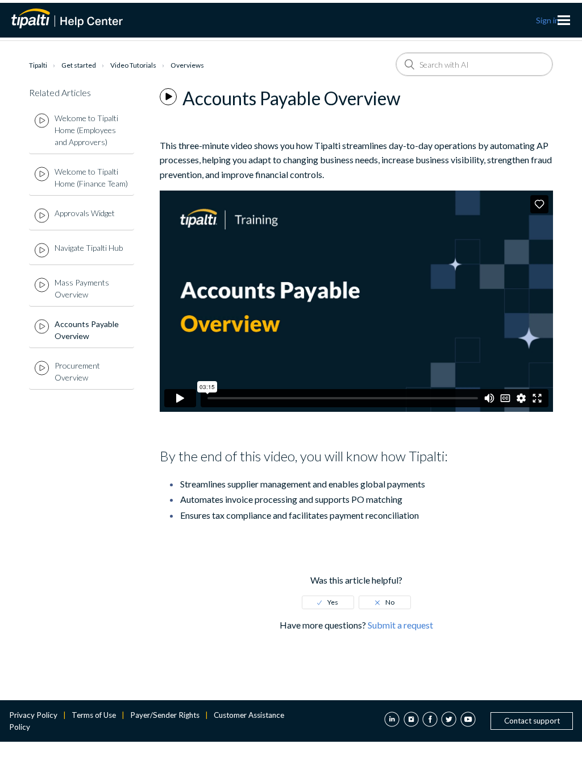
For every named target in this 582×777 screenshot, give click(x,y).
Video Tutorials (133, 65)
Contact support (532, 720)
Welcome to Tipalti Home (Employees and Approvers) (86, 130)
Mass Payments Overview (82, 288)
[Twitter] (448, 721)
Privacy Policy (33, 715)
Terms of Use (94, 715)
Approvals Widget (85, 213)
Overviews (187, 65)
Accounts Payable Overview (87, 330)
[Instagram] (411, 721)
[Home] (73, 18)
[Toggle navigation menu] (563, 20)
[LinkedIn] (392, 721)
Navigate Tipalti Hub (89, 248)
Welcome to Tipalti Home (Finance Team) (91, 177)
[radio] (328, 602)
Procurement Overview (77, 371)
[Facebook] (430, 721)
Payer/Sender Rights (164, 715)
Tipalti (38, 65)
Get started (78, 65)
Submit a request (400, 624)
